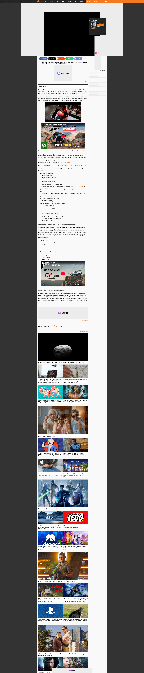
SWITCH (95, 1)
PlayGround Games (100, 32)
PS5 (89, 1)
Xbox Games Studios (100, 30)
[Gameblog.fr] (41, 1)
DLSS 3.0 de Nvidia (65, 162)
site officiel (80, 186)
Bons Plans (82, 1)
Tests (75, 1)
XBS (92, 1)
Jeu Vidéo (51, 1)
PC (87, 1)
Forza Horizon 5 (76, 89)
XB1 (103, 23)
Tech (57, 1)
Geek (63, 1)
